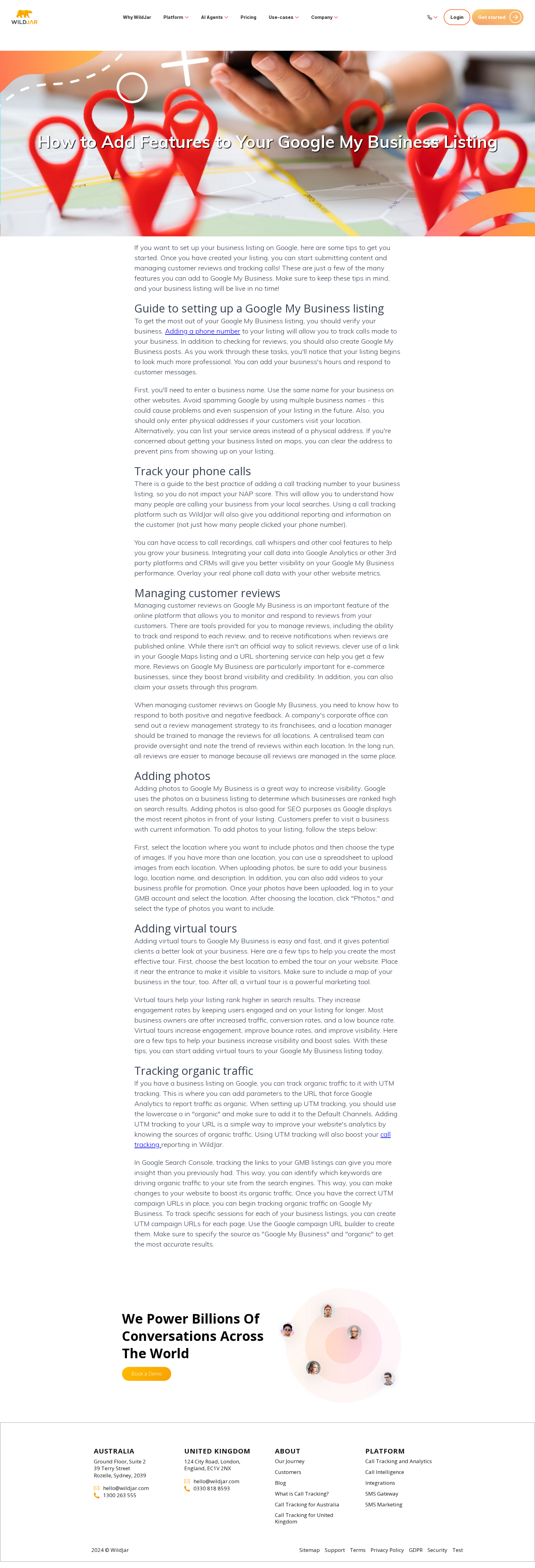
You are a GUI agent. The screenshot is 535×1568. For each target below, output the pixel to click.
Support (335, 1550)
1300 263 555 (120, 1495)
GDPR (416, 1550)
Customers (288, 1472)
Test (457, 1550)
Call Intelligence (384, 1472)
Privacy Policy (387, 1550)
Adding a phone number (202, 331)
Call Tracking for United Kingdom (304, 1518)
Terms (358, 1550)
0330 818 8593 (212, 1488)
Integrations (380, 1483)
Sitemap (309, 1550)
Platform (173, 17)
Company (322, 17)
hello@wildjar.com (126, 1488)
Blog (280, 1483)
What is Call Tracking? (302, 1494)
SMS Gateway (381, 1494)
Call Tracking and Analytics (398, 1461)
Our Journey (290, 1461)
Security (437, 1550)
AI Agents (212, 17)
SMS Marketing (383, 1504)
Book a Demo (146, 1373)
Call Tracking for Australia (307, 1504)
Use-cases (281, 17)
